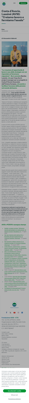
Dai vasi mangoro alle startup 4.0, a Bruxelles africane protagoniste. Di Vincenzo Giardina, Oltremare (13, 236)
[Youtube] (14, 313)
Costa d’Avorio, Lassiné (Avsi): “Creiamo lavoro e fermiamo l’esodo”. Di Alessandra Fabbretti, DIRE (15, 248)
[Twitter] (10, 313)
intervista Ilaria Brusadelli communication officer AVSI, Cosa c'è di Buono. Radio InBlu (15, 278)
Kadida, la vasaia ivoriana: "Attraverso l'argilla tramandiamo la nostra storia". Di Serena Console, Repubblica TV (15, 230)
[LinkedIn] (22, 313)
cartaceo (20, 256)
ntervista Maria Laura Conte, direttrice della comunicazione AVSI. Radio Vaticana (15, 271)
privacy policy (5, 386)
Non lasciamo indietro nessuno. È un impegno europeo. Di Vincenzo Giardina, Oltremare (15, 243)
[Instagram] (18, 313)
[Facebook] (6, 313)
